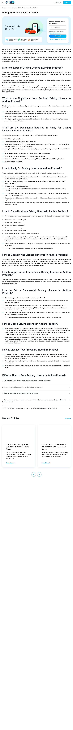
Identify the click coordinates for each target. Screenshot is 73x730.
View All (68, 418)
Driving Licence (12, 7)
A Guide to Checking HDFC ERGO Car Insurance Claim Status (17, 446)
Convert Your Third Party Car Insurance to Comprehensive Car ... (53, 446)
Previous (34, 474)
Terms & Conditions (54, 33)
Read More (9, 463)
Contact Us (58, 2)
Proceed (58, 36)
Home (4, 7)
